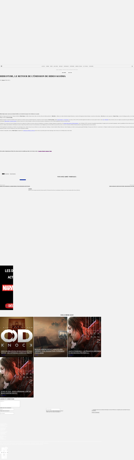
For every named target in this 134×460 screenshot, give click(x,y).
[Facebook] (0, 52)
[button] (132, 66)
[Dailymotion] (8, 52)
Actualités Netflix (2, 433)
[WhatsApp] (18, 82)
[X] (14, 82)
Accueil (57, 69)
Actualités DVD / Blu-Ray (3, 426)
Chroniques (1, 435)
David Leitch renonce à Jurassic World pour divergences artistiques (15, 186)
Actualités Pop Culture (3, 423)
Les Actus (70, 72)
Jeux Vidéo (60, 69)
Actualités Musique (3, 428)
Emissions (1, 437)
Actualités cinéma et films (4, 424)
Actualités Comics (2, 429)
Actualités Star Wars (3, 434)
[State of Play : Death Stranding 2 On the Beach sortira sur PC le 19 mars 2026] (17, 377)
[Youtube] (10, 52)
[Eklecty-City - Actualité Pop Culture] (67, 58)
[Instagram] (6, 52)
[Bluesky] (4, 52)
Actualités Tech (2, 430)
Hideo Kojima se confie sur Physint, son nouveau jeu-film (121, 186)
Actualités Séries (2, 425)
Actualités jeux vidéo (3, 427)
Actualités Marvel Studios (4, 431)
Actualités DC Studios (3, 432)
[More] (22, 82)
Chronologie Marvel (3, 439)
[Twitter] (2, 52)
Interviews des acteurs (3, 436)
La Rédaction (2, 438)
